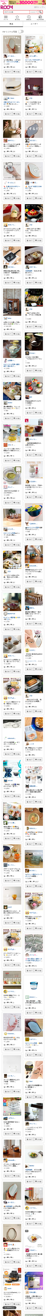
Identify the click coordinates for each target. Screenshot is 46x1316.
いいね (17, 71)
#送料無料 (9, 1206)
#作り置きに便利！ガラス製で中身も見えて (33, 959)
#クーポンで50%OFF (32, 60)
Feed (6, 18)
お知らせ (28, 18)
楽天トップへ (39, 7)
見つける (17, 18)
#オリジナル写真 (12, 62)
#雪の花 (10, 366)
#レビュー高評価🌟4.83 (12, 617)
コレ (8, 71)
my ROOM (40, 18)
